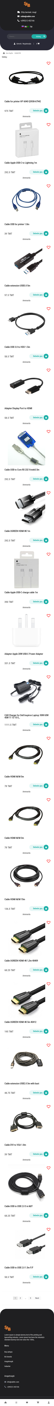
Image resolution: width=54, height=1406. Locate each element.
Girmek (19, 44)
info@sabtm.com (13, 1382)
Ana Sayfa (9, 53)
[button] (47, 62)
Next (37, 1298)
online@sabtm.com (28, 16)
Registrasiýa (27, 44)
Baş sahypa (8, 1352)
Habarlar (7, 1366)
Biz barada (8, 1357)
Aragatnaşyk (8, 1361)
